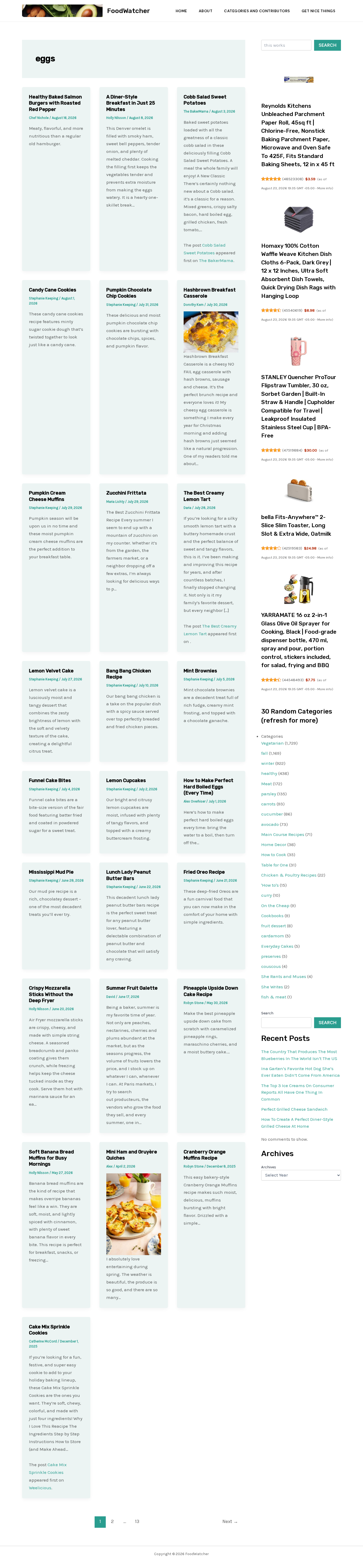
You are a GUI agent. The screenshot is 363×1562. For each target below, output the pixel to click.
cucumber (272, 814)
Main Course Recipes (282, 834)
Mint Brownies (200, 671)
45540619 (292, 310)
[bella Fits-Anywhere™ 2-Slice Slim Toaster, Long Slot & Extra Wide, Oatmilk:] (298, 491)
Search (327, 45)
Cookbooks (272, 915)
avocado (270, 824)
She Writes (272, 986)
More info (324, 188)
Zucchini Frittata (126, 493)
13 (137, 1521)
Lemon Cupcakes (126, 780)
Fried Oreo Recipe (204, 872)
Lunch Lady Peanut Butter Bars (128, 875)
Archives (268, 1167)
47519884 (292, 450)
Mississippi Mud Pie (51, 872)
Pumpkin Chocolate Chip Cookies (129, 293)
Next (230, 1521)
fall (264, 753)
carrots (268, 803)
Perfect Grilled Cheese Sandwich (294, 1109)
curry (266, 895)
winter (267, 763)
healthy (269, 773)
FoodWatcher (128, 11)
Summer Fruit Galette (132, 988)
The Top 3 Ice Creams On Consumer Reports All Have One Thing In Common (297, 1092)
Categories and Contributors (257, 11)
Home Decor (273, 844)
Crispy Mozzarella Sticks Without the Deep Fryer (51, 994)
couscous (271, 966)
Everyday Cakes (277, 946)
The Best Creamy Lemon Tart (204, 496)
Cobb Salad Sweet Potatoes (205, 100)
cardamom (272, 935)
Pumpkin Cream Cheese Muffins (47, 496)
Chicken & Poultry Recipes (288, 875)
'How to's (270, 885)
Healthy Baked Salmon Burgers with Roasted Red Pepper (55, 103)
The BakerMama (216, 260)
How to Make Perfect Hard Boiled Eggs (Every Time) (208, 787)
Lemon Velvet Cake (51, 671)
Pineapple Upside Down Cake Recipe (211, 991)
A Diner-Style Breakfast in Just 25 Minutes (130, 103)
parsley (268, 793)
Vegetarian (272, 743)
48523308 (293, 179)
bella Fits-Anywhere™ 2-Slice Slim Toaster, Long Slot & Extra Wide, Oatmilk (296, 525)
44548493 (293, 679)
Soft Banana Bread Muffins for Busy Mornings (51, 1158)
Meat (266, 783)
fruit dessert (273, 925)
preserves (271, 956)
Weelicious (40, 1487)
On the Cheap (275, 905)
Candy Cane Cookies (52, 290)
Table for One (274, 865)
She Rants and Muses (283, 976)
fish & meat (273, 996)
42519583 (292, 548)
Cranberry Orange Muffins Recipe (205, 1155)
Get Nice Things (318, 11)
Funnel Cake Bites (50, 780)
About (206, 11)
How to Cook (273, 854)
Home (181, 11)
